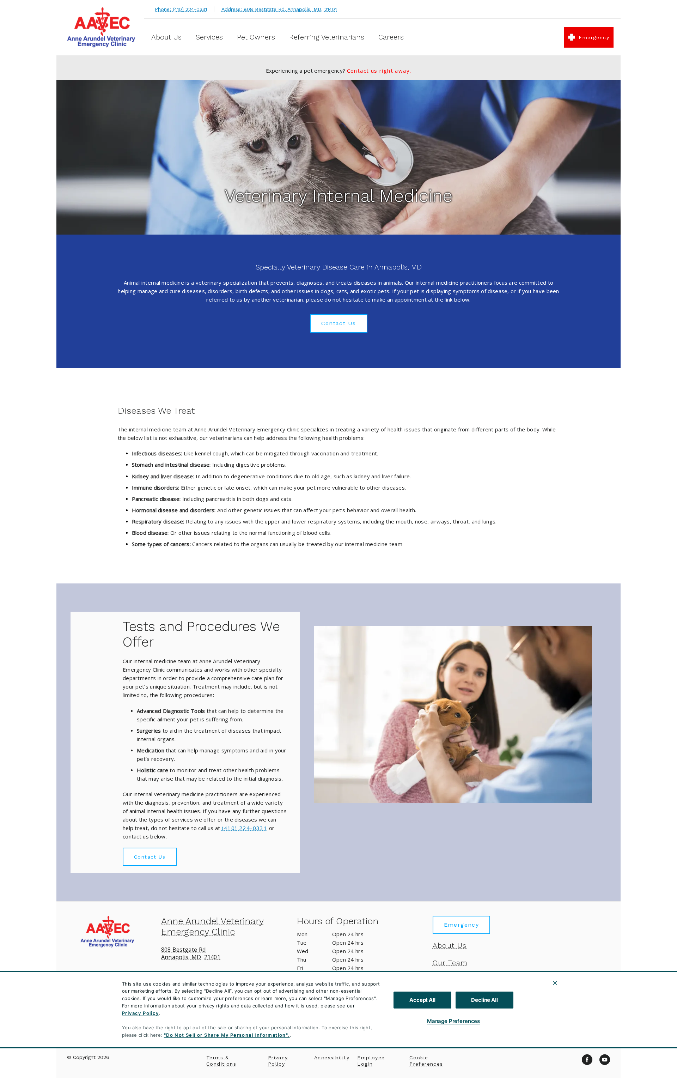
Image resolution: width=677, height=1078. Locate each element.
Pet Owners (256, 37)
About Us (166, 37)
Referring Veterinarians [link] (326, 37)
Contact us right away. (379, 70)
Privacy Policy (140, 1013)
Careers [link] (391, 37)
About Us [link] (450, 945)
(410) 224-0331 (245, 827)
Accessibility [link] (331, 1057)
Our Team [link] (450, 962)
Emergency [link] (594, 37)
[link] (102, 27)
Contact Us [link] (338, 323)
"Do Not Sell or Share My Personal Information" (226, 1035)
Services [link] (209, 37)
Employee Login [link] (371, 1061)
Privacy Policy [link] (278, 1061)
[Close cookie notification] (555, 983)
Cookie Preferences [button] (426, 1061)
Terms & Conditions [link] (221, 1061)
